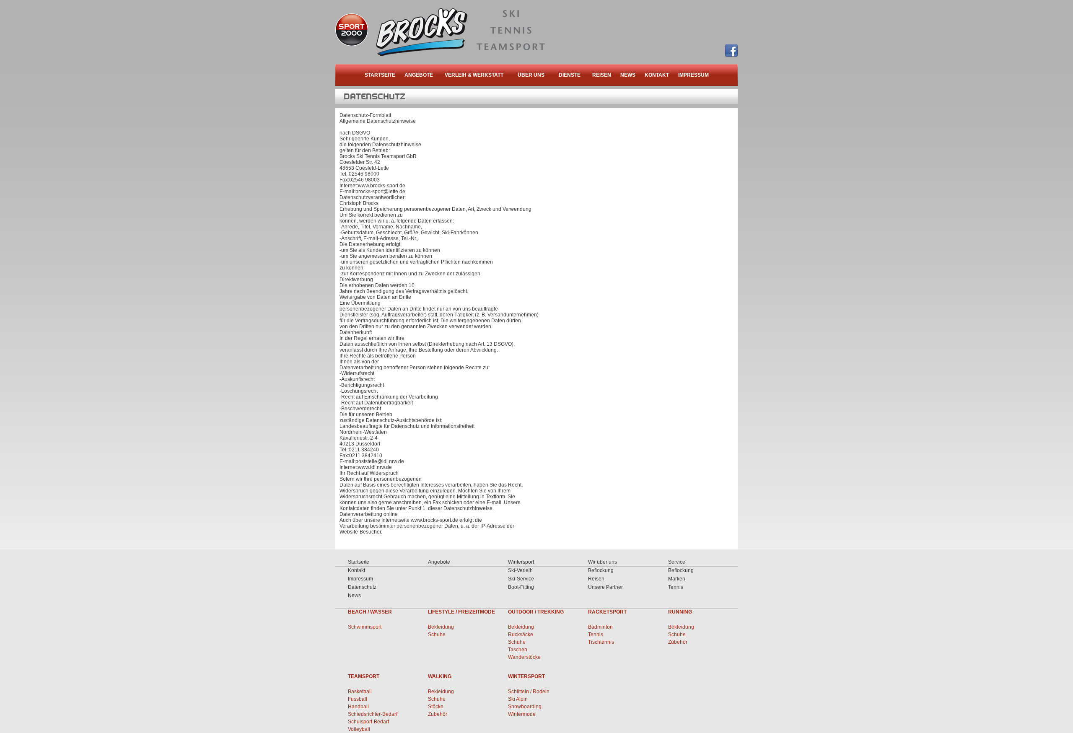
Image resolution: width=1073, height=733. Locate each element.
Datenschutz (362, 587)
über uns (531, 75)
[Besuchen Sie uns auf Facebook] (731, 50)
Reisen (601, 75)
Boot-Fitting (521, 587)
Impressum (693, 75)
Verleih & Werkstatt (474, 75)
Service (676, 562)
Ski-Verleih (520, 570)
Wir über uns (602, 562)
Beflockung (601, 570)
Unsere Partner (605, 587)
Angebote (418, 75)
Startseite (380, 75)
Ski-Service (521, 579)
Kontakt (657, 75)
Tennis (675, 587)
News (627, 75)
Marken (676, 579)
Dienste (570, 75)
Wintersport (521, 562)
